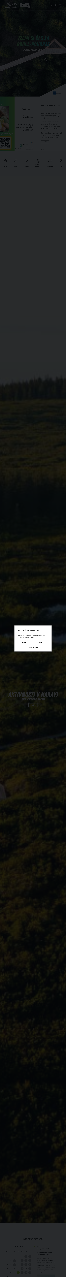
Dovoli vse (25, 643)
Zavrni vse (41, 643)
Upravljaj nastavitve (33, 647)
